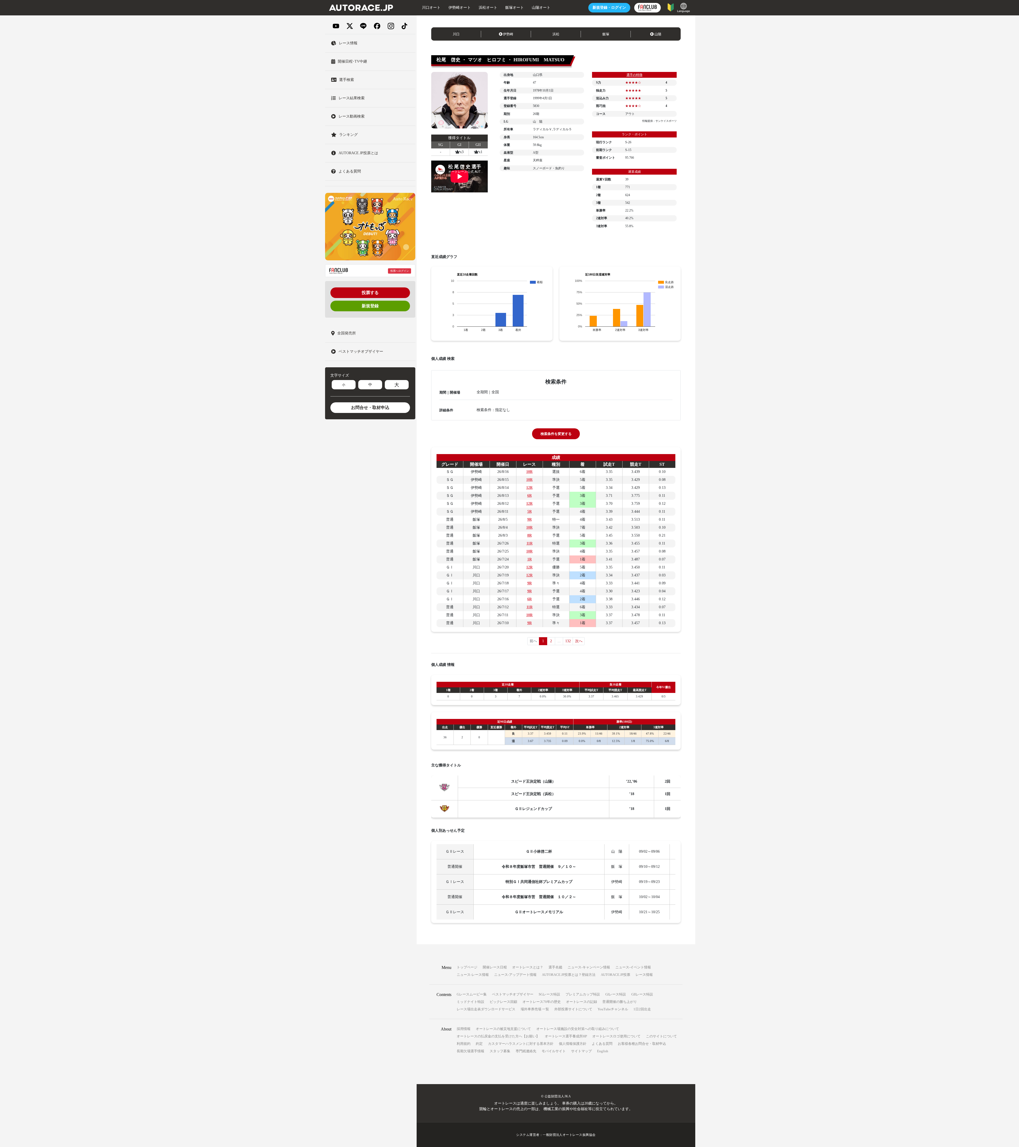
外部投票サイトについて (573, 1009)
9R (529, 519)
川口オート (431, 8)
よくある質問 (602, 1044)
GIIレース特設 (642, 994)
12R (529, 488)
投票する (370, 292)
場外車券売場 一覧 (535, 1009)
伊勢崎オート (459, 8)
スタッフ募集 (500, 1051)
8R (529, 535)
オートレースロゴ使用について (616, 1036)
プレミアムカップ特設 (582, 994)
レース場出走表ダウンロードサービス (486, 1009)
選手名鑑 (555, 967)
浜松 (555, 34)
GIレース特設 (615, 994)
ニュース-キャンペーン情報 (589, 967)
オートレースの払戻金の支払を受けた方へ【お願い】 (498, 1036)
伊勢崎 (508, 34)
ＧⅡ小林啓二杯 (539, 851)
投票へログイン (399, 270)
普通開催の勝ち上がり (619, 1002)
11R (529, 543)
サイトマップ (581, 1051)
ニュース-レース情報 (473, 975)
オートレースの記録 (581, 1002)
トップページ (467, 967)
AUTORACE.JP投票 (615, 975)
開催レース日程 (495, 967)
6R (529, 496)
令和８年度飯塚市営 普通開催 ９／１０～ (539, 867)
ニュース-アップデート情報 (515, 975)
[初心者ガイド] (670, 7)
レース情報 (644, 975)
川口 (456, 34)
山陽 (657, 34)
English (602, 1051)
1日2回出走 (642, 1009)
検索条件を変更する (556, 434)
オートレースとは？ (527, 967)
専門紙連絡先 (526, 1051)
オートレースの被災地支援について (503, 1029)
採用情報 (463, 1029)
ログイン (609, 8)
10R (529, 472)
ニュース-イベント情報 (633, 967)
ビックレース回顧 (503, 1002)
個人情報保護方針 (572, 1044)
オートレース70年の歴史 (542, 1002)
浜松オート (488, 8)
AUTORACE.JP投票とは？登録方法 (568, 975)
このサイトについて (661, 1036)
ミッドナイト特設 (470, 1002)
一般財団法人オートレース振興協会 (569, 1135)
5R (529, 512)
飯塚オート (514, 8)
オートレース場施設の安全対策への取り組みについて (577, 1029)
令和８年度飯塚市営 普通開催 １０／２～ (539, 897)
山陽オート (541, 8)
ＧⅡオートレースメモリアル (539, 912)
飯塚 (605, 34)
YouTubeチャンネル (613, 1009)
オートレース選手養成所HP (566, 1036)
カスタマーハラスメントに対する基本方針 (521, 1044)
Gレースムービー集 (472, 994)
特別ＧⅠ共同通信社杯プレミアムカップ (539, 882)
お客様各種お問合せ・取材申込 (642, 1044)
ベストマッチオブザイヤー (512, 994)
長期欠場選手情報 (470, 1051)
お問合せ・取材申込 (370, 407)
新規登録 (370, 306)
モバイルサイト (554, 1051)
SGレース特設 (549, 994)
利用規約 (463, 1044)
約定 (479, 1044)
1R (529, 559)
